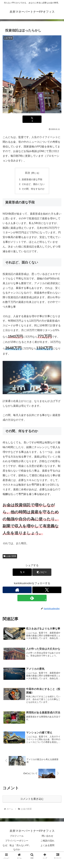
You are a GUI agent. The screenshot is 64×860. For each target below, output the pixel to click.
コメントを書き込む (32, 798)
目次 (27, 172)
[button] (57, 570)
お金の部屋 (11, 556)
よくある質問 (47, 845)
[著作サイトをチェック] (17, 590)
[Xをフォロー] (46, 590)
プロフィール (17, 836)
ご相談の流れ (47, 840)
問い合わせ (47, 836)
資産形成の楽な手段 (32, 179)
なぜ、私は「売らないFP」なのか (17, 847)
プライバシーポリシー (16, 840)
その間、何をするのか (33, 189)
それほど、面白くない (33, 184)
